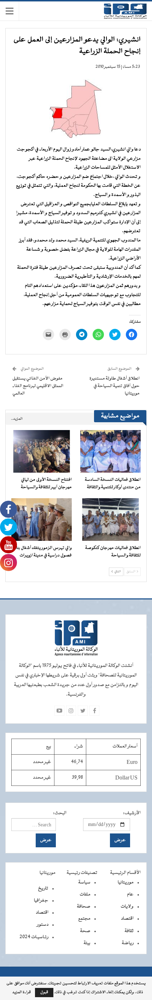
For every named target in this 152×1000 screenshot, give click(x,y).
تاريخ (43, 888)
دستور (42, 925)
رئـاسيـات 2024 (33, 937)
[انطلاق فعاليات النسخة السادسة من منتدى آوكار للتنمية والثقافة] (110, 451)
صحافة (83, 906)
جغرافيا (41, 900)
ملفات (85, 894)
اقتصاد (127, 919)
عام (130, 894)
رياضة (128, 943)
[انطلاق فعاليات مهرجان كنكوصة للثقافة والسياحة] (110, 519)
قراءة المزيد (21, 992)
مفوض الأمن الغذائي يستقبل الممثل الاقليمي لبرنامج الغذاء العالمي (37, 386)
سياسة (84, 882)
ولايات (127, 906)
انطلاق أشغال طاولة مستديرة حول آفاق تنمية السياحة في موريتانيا (114, 386)
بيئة (86, 943)
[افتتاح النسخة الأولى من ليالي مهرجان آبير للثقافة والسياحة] (41, 451)
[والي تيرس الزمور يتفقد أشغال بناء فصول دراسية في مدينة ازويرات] (41, 519)
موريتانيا (126, 882)
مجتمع (84, 919)
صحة (85, 931)
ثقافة (129, 931)
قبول (44, 992)
